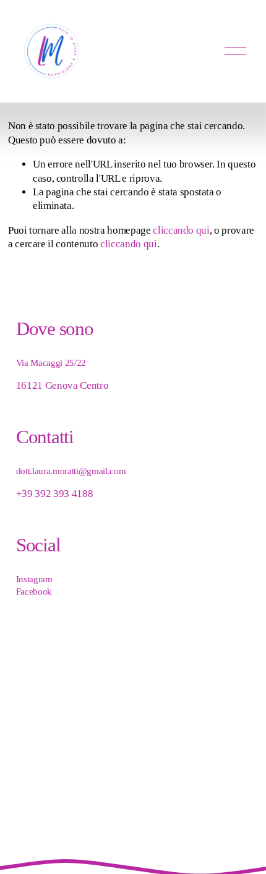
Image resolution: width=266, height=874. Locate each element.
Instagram (34, 579)
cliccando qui (181, 230)
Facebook (34, 591)
